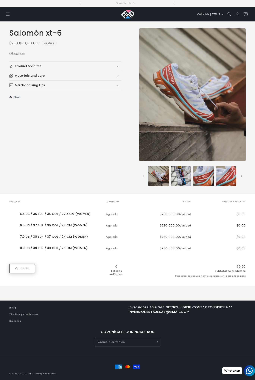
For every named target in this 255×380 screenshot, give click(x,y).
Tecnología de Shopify (45, 373)
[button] (8, 14)
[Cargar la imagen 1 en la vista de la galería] (158, 176)
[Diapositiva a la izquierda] (143, 176)
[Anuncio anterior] (80, 3)
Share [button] (17, 97)
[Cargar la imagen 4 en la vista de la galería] (226, 176)
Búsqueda (15, 321)
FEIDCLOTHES (25, 373)
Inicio (12, 307)
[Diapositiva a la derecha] (241, 176)
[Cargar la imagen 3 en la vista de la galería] (203, 176)
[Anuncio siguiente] (175, 3)
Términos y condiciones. (24, 314)
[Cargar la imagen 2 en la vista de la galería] (181, 176)
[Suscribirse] (157, 342)
